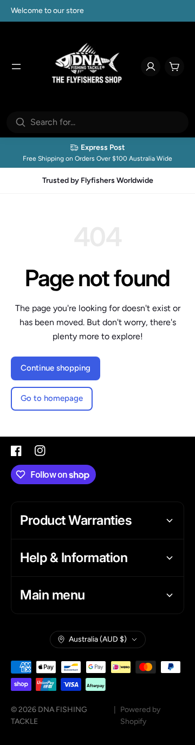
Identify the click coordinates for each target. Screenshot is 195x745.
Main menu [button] (52, 595)
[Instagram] (40, 450)
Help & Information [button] (73, 557)
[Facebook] (16, 450)
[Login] (150, 66)
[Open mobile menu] (16, 66)
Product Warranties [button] (76, 520)
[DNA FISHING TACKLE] (87, 66)
